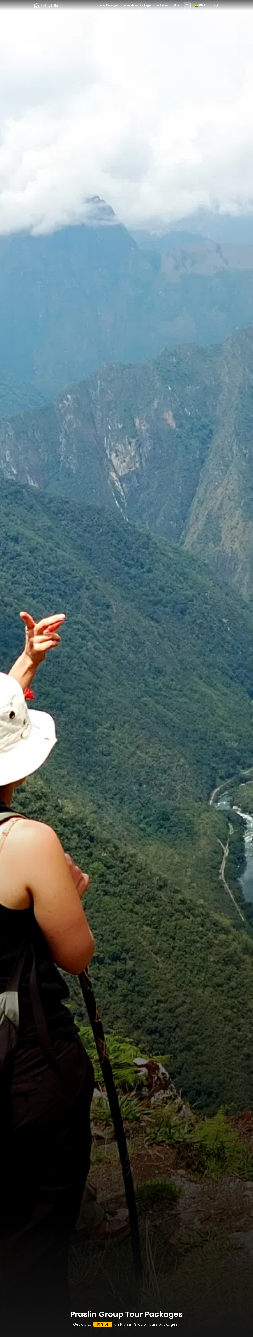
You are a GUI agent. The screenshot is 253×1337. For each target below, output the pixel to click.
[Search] (187, 5)
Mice (177, 5)
